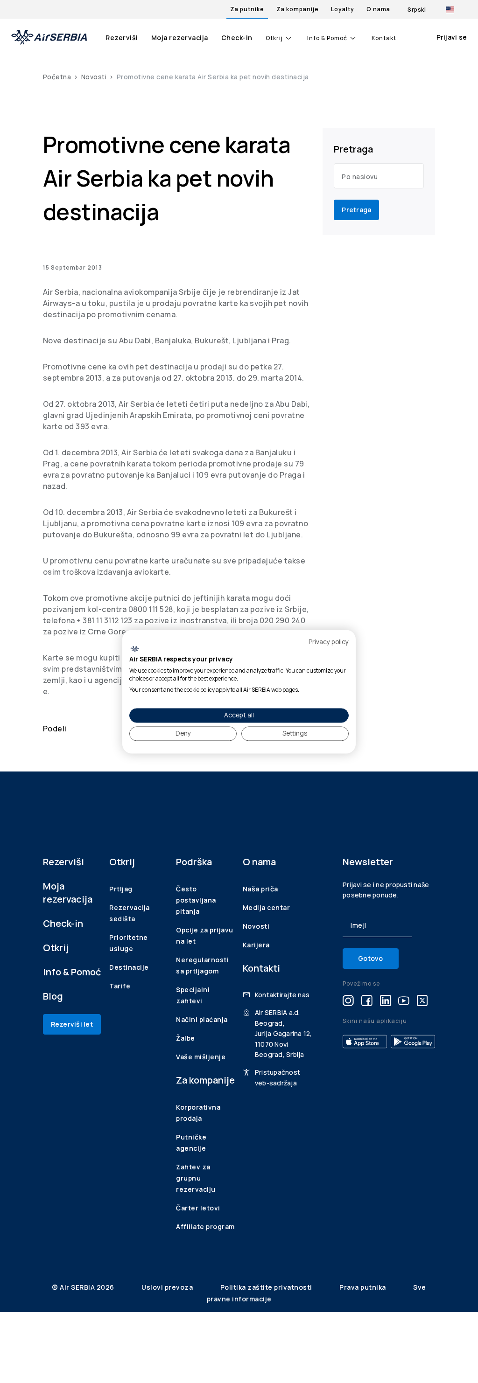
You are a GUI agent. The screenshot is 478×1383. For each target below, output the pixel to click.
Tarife (119, 985)
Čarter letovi (198, 1207)
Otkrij (274, 38)
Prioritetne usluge (128, 943)
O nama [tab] (378, 9)
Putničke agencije (191, 1143)
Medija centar (266, 907)
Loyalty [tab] (342, 9)
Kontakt (384, 38)
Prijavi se (451, 37)
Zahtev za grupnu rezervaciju (196, 1178)
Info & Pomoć (327, 38)
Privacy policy (329, 641)
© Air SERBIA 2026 (84, 1287)
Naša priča (260, 888)
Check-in (237, 37)
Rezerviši (121, 37)
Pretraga (356, 209)
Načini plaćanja (202, 1019)
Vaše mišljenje (200, 1056)
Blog (53, 996)
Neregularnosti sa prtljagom (202, 965)
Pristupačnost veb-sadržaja (277, 1077)
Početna (57, 76)
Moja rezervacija (179, 37)
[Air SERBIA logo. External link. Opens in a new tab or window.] (134, 649)
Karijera (256, 944)
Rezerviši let (72, 1024)
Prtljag (121, 888)
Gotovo (370, 958)
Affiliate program (205, 1226)
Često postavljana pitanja (196, 900)
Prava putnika (363, 1287)
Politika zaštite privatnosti (267, 1287)
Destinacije (129, 967)
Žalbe (185, 1038)
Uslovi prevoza (168, 1287)
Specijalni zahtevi (193, 995)
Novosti (94, 76)
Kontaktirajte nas (282, 994)
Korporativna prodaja (198, 1113)
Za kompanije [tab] (297, 9)
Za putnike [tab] (247, 9)
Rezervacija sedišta (129, 913)
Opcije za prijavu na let (204, 935)
